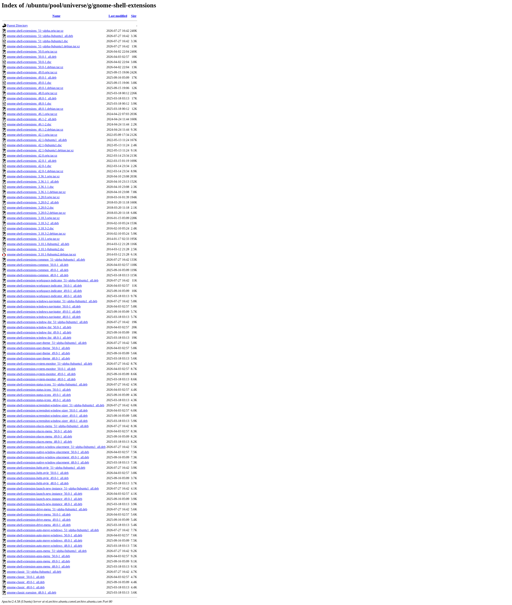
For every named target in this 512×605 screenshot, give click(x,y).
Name (56, 16)
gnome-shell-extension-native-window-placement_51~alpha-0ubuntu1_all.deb (56, 447)
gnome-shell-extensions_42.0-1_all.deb (31, 160)
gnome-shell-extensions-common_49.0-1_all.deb (37, 270)
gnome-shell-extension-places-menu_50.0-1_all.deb (39, 431)
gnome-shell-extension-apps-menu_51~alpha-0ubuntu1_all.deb (47, 551)
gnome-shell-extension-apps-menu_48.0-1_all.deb (38, 566)
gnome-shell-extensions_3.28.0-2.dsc (30, 207)
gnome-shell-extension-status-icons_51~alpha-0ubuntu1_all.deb (47, 384)
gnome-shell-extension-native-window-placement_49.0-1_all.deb (48, 457)
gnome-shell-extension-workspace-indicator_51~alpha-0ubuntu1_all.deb (52, 280)
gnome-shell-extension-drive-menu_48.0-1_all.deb (39, 525)
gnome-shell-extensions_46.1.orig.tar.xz (32, 114)
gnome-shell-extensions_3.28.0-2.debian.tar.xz (36, 212)
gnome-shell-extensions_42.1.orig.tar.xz (32, 134)
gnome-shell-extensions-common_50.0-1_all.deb (37, 264)
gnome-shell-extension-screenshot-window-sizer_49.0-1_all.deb (47, 415)
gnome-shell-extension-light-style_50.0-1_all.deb (38, 473)
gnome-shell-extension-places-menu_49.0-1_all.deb (39, 436)
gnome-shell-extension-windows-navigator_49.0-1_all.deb (44, 311)
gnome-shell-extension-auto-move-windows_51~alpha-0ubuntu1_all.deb (53, 530)
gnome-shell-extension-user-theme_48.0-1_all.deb (38, 358)
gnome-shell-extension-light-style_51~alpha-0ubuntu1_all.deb (46, 467)
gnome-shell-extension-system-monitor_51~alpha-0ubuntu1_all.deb (49, 363)
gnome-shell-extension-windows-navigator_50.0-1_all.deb (44, 306)
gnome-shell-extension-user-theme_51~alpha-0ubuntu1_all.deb (47, 343)
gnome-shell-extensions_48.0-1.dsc (29, 103)
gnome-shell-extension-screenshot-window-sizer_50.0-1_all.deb (47, 410)
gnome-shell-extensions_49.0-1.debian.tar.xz (35, 88)
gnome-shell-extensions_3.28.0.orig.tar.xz (33, 197)
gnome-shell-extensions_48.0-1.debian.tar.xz (35, 108)
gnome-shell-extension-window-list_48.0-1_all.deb (39, 337)
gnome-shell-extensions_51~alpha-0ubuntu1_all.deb (40, 36)
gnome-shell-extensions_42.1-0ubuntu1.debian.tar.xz (40, 150)
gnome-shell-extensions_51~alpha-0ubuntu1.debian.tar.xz (43, 46)
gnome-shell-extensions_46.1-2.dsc (29, 124)
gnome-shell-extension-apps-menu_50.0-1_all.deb (38, 556)
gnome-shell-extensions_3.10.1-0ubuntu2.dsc (35, 249)
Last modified (118, 16)
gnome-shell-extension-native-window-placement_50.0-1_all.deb (48, 452)
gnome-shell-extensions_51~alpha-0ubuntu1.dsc (37, 41)
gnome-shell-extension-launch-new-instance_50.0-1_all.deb (44, 493)
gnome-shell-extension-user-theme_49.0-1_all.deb (38, 353)
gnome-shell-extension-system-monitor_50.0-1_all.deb (41, 369)
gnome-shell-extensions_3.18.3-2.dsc (30, 228)
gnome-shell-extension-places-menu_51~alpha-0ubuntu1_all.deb (48, 426)
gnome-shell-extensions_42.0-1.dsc (29, 166)
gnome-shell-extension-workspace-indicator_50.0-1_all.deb (44, 285)
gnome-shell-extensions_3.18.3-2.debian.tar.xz (36, 233)
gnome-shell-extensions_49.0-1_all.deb (31, 77)
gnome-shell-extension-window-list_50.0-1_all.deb (39, 327)
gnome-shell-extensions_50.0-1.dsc (29, 62)
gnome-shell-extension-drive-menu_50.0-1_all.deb (39, 514)
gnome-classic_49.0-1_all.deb (26, 582)
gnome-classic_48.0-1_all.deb (26, 587)
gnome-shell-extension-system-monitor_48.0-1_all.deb (41, 379)
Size (133, 16)
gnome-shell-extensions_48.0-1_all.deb (31, 98)
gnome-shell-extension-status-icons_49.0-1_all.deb (39, 395)
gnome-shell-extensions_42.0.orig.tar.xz (32, 155)
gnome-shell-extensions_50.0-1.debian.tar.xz (35, 67)
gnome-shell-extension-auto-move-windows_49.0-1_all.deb (44, 540)
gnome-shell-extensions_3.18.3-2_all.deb (33, 223)
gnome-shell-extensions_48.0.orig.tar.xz (32, 93)
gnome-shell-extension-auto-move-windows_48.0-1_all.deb (44, 545)
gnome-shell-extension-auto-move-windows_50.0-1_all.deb (44, 535)
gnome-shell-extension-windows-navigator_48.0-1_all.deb (44, 317)
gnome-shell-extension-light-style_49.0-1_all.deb (38, 478)
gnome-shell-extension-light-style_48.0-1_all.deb (38, 483)
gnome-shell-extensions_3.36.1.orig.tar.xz (33, 176)
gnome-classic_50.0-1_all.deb (26, 577)
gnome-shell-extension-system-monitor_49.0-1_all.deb (41, 374)
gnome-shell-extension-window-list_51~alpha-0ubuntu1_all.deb (47, 322)
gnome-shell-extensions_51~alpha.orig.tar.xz (35, 30)
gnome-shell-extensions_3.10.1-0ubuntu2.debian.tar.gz (41, 254)
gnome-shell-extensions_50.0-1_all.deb (31, 56)
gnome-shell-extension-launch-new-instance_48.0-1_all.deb (44, 504)
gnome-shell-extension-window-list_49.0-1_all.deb (39, 332)
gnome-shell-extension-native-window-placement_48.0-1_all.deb (48, 462)
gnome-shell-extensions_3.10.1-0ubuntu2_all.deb (38, 244)
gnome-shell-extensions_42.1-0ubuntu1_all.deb (37, 140)
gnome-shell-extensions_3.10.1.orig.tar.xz (33, 238)
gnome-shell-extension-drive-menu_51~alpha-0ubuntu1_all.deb (47, 509)
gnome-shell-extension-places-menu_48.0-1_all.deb (39, 441)
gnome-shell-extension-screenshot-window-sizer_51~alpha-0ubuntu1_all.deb (55, 405)
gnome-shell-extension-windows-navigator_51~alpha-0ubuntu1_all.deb (52, 301)
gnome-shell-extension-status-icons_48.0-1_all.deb (39, 400)
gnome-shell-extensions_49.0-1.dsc (29, 82)
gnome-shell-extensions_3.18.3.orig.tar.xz (33, 218)
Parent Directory (17, 25)
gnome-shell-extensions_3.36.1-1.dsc (30, 186)
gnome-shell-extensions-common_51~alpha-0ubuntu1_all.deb (46, 259)
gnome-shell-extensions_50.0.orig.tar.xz (32, 51)
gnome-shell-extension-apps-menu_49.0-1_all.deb (38, 561)
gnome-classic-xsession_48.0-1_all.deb (31, 592)
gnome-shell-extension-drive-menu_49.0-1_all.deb (39, 519)
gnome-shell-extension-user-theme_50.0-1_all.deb (38, 348)
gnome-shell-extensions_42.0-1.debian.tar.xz (35, 171)
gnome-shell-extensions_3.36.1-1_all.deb (33, 181)
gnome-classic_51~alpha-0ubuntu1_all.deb (34, 571)
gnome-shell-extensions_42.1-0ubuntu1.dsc (34, 145)
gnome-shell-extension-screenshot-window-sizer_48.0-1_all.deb (47, 421)
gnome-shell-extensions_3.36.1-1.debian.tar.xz (36, 192)
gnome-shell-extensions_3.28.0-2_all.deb (33, 202)
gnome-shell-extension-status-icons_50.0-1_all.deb (39, 389)
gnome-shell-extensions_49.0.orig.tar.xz (32, 72)
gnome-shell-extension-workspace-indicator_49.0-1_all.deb (44, 290)
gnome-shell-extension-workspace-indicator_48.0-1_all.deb (44, 296)
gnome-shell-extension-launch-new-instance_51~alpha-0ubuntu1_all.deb (53, 488)
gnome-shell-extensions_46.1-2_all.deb (31, 119)
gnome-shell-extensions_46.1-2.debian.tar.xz (35, 129)
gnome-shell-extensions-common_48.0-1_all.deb (37, 275)
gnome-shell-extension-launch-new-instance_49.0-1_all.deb (44, 499)
